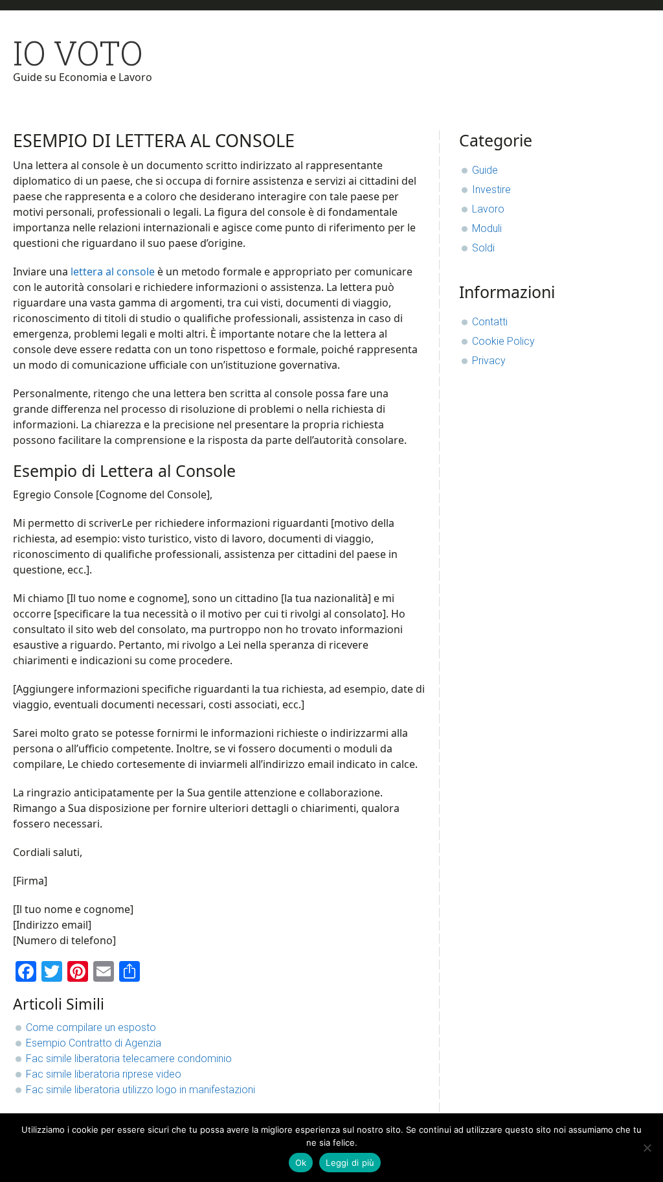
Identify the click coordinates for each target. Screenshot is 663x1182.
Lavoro (488, 209)
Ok (301, 1162)
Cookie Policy (503, 341)
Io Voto (78, 52)
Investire (491, 189)
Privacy (489, 360)
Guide (485, 170)
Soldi (483, 248)
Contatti (490, 322)
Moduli (487, 228)
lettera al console (113, 271)
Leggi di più (350, 1162)
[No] (646, 1147)
